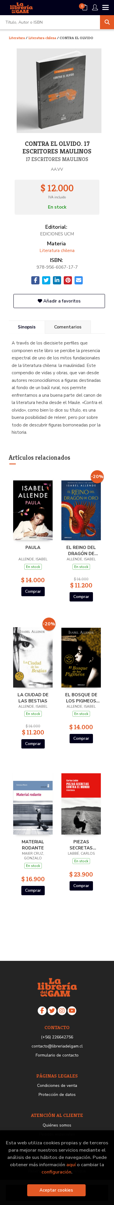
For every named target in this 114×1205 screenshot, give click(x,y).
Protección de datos (57, 1094)
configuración (56, 1172)
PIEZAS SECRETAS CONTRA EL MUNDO (81, 845)
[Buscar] (107, 22)
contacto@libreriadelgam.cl (57, 1046)
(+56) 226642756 (57, 1037)
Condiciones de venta (57, 1085)
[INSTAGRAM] (62, 1010)
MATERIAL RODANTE (33, 845)
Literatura (17, 37)
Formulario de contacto (57, 1055)
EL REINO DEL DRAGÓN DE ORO (81, 550)
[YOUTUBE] (72, 1010)
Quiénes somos (57, 1125)
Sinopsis (27, 327)
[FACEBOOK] (42, 1010)
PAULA (32, 547)
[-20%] (81, 506)
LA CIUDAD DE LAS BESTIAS (33, 698)
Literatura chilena (42, 37)
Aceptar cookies (56, 1190)
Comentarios (68, 327)
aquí (71, 1164)
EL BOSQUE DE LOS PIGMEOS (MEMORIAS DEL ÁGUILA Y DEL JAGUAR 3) (81, 698)
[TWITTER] (52, 1010)
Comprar (33, 591)
